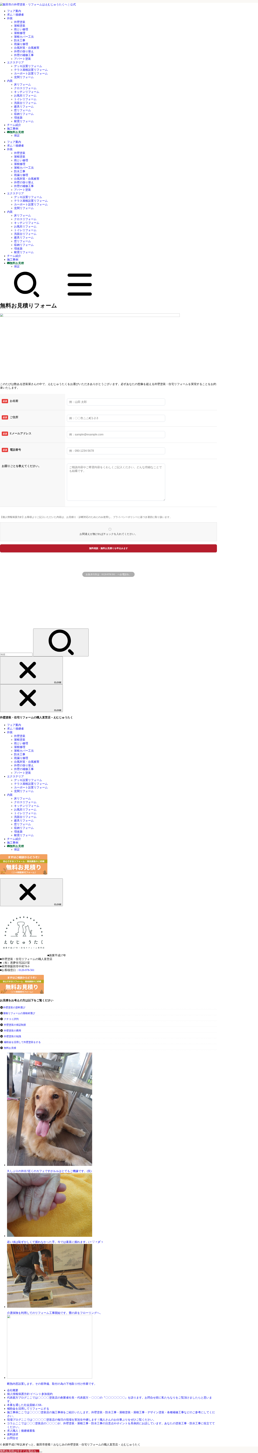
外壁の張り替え (24, 51)
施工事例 (12, 128)
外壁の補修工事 (24, 55)
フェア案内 (14, 10)
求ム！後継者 (15, 14)
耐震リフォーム (24, 121)
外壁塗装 (19, 21)
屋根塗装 (19, 25)
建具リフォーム (24, 106)
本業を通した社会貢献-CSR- (24, 1404)
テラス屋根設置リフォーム (31, 69)
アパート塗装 (22, 58)
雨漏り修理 (21, 44)
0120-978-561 (26, 970)
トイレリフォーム (25, 99)
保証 (17, 135)
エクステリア (15, 62)
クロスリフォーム (25, 88)
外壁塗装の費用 (12, 1030)
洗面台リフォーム (25, 102)
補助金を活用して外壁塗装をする (22, 1042)
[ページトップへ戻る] (40, 1451)
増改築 (18, 117)
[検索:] (16, 654)
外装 (10, 18)
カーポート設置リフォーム (31, 73)
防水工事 (19, 40)
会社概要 (12, 1390)
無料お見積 (10, 1048)
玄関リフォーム (24, 77)
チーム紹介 (14, 124)
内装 (10, 80)
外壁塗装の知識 (12, 1036)
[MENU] (79, 296)
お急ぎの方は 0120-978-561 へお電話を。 (108, 574)
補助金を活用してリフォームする (28, 1408)
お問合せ (12, 1438)
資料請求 (12, 1434)
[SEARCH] (26, 296)
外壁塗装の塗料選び (14, 1007)
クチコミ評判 (11, 1019)
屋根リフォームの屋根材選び (19, 1013)
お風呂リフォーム (25, 95)
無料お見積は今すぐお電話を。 (19, 1450)
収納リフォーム (24, 113)
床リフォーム (22, 84)
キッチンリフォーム (26, 91)
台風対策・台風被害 (26, 47)
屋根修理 (19, 33)
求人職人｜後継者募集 (21, 1430)
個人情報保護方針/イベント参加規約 (30, 1393)
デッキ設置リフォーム (28, 66)
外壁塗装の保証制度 (15, 1025)
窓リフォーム (22, 110)
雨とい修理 (21, 29)
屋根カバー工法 (24, 36)
